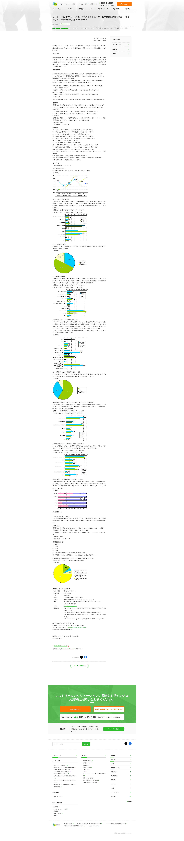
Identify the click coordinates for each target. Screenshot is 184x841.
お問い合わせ (114, 771)
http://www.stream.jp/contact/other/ (77, 627)
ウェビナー (86, 769)
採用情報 (92, 4)
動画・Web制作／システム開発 (90, 780)
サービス (70, 9)
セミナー (90, 9)
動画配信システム (87, 763)
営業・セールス (58, 796)
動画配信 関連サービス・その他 (91, 782)
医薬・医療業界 (58, 813)
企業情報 (127, 9)
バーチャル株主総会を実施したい (62, 771)
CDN (84, 771)
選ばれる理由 (116, 9)
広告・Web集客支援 (88, 778)
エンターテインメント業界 (60, 809)
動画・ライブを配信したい (60, 765)
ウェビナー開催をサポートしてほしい (63, 769)
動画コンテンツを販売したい (61, 773)
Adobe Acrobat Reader (67, 649)
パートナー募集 (82, 4)
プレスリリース (64, 28)
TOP (53, 28)
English (130, 801)
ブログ (112, 763)
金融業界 (56, 811)
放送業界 (56, 807)
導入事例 (81, 9)
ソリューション (57, 9)
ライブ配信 (86, 765)
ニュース (66, 4)
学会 (55, 815)
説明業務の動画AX (87, 760)
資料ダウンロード (103, 9)
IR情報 (73, 4)
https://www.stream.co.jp (70, 606)
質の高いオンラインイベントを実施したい (64, 767)
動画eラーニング (87, 767)
